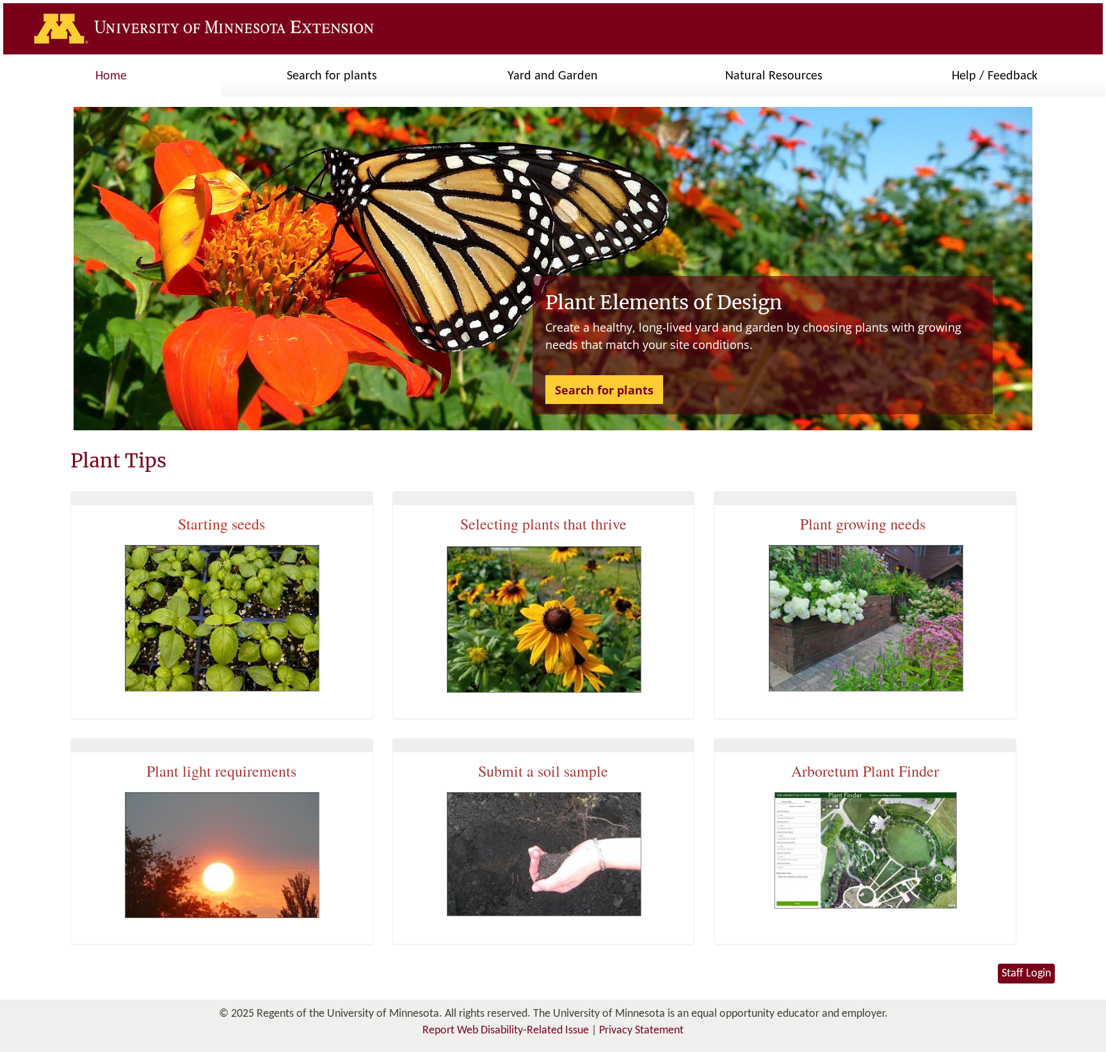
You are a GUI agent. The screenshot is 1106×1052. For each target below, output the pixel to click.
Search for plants (604, 390)
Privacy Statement (641, 1030)
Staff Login (1026, 973)
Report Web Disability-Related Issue (505, 1030)
